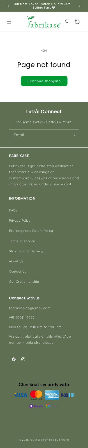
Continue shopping (44, 81)
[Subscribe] (74, 135)
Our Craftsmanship (24, 282)
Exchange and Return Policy (31, 231)
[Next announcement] (80, 6)
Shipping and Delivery (26, 251)
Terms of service (22, 241)
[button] (9, 22)
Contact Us (17, 271)
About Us (16, 261)
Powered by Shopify (56, 439)
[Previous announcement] (8, 6)
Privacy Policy (19, 220)
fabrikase (36, 439)
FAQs (13, 210)
